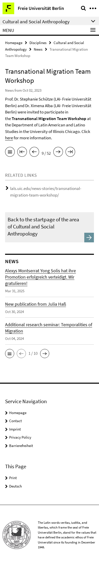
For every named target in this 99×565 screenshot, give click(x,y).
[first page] (22, 153)
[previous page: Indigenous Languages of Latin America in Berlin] (34, 153)
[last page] (70, 153)
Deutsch (15, 486)
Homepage (13, 42)
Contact (15, 420)
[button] (9, 353)
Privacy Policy (20, 437)
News (38, 49)
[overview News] (10, 153)
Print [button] (13, 477)
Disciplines (37, 42)
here (9, 138)
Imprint (15, 429)
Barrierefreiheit (21, 445)
